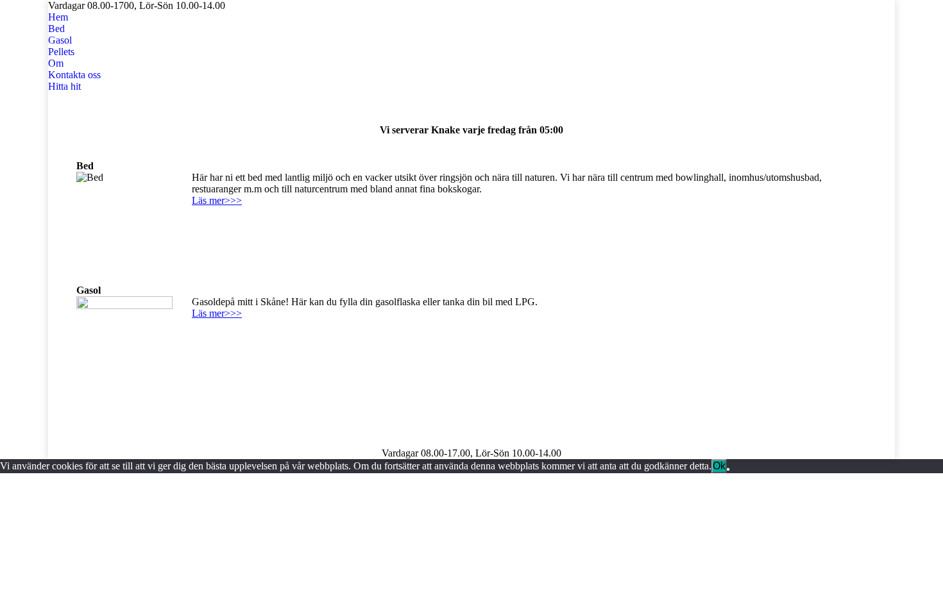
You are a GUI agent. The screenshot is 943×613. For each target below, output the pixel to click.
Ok (719, 465)
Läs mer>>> (217, 200)
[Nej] (728, 469)
